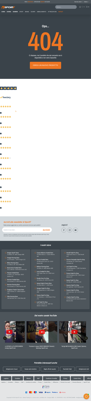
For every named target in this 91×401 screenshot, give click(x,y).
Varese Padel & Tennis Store (45, 284)
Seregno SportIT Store (15, 253)
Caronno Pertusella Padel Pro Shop (75, 261)
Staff (38, 378)
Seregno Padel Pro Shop (45, 290)
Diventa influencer (76, 382)
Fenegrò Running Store (16, 258)
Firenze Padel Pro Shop (75, 275)
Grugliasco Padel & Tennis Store (16, 291)
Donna (9, 11)
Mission (29, 378)
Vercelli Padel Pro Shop (75, 254)
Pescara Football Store (15, 274)
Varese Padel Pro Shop (73, 281)
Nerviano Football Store (16, 280)
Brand (27, 11)
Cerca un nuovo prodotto (45, 65)
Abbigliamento (41, 11)
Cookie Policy (77, 378)
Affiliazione (55, 382)
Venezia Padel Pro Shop (75, 286)
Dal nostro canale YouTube (45, 315)
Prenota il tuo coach (65, 382)
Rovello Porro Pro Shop (45, 279)
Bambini (15, 11)
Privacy (65, 378)
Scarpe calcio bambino (31, 369)
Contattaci (17, 378)
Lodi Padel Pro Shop (45, 304)
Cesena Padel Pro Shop (75, 292)
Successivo (9, 104)
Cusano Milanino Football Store (46, 254)
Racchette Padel (67, 369)
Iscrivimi (46, 229)
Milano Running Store (15, 263)
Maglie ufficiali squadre (50, 369)
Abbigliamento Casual (11, 369)
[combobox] (66, 7)
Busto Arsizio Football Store (17, 268)
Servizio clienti (78, 1)
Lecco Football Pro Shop (45, 273)
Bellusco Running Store (45, 267)
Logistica (6, 378)
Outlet (60, 11)
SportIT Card (87, 382)
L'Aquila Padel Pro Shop (76, 299)
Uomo (3, 11)
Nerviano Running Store (16, 285)
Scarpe (33, 11)
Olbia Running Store (16, 297)
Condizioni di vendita (51, 378)
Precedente (3, 104)
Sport (21, 11)
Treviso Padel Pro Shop (46, 297)
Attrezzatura (52, 11)
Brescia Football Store (45, 261)
